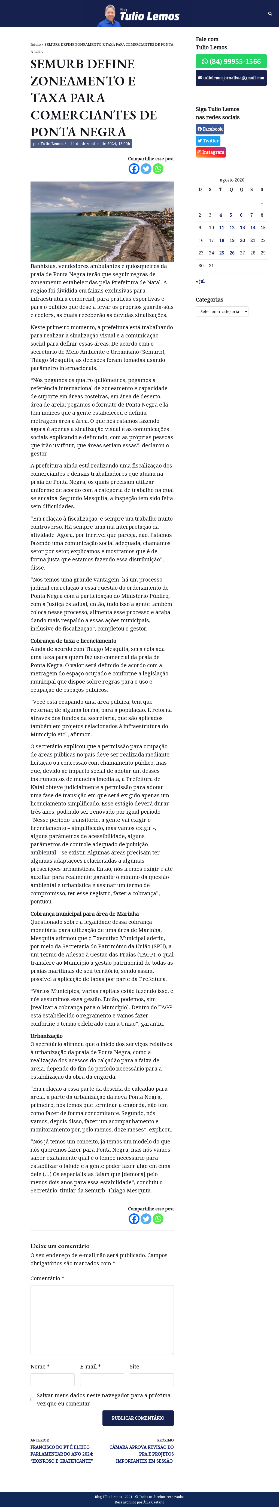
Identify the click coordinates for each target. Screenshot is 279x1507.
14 (252, 227)
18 (221, 240)
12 (232, 227)
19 (232, 240)
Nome (40, 1366)
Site (134, 1366)
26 (232, 253)
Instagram (212, 152)
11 (221, 227)
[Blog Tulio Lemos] (139, 13)
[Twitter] (146, 168)
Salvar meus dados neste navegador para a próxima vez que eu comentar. (104, 1399)
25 (221, 253)
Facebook (212, 129)
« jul (200, 281)
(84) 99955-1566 (234, 61)
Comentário (47, 1278)
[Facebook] (134, 168)
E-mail (90, 1366)
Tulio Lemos (52, 143)
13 (242, 227)
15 (263, 227)
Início (36, 44)
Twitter (210, 141)
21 (252, 240)
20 (242, 240)
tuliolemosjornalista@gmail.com (233, 77)
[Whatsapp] (158, 168)
